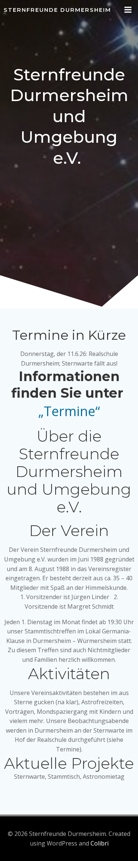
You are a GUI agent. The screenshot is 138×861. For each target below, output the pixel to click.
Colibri (100, 843)
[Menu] (128, 10)
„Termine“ (69, 411)
